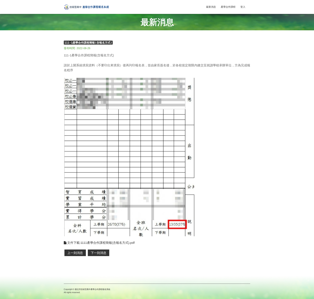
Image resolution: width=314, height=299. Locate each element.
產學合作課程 (228, 6)
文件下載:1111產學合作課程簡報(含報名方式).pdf (100, 242)
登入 (242, 6)
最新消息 (211, 6)
